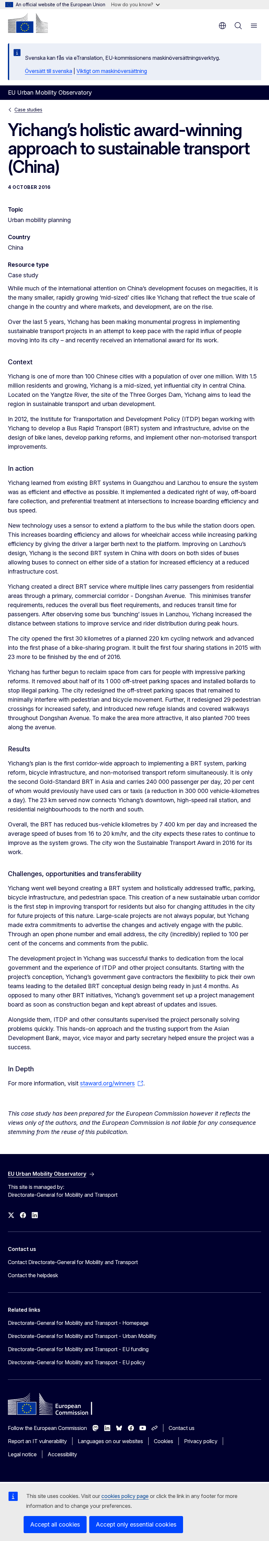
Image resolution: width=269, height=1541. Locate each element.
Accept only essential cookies (136, 1524)
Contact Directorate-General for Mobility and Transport (73, 1262)
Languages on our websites (110, 1441)
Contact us (182, 1428)
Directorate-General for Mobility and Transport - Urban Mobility (82, 1336)
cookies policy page (125, 1496)
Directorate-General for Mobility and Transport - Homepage (78, 1323)
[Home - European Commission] (28, 23)
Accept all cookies (55, 1524)
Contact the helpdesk (33, 1275)
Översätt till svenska (48, 71)
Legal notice (22, 1454)
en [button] (222, 25)
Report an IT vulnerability (37, 1441)
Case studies (28, 109)
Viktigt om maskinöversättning (111, 71)
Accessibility (62, 1454)
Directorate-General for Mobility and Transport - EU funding (78, 1349)
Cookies (163, 1441)
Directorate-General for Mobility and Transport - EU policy (76, 1362)
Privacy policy (200, 1441)
